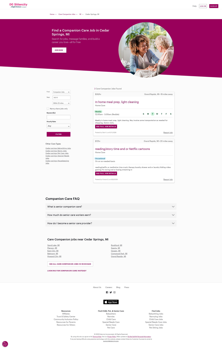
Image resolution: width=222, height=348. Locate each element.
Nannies (111, 316)
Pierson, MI (52, 248)
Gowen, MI (115, 251)
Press (126, 287)
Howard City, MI (54, 256)
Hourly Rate (51, 121)
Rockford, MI (116, 245)
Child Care (111, 319)
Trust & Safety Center (66, 316)
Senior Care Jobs (156, 325)
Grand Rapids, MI (118, 256)
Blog (118, 287)
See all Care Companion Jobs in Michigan (70, 264)
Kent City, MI (52, 251)
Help (195, 6)
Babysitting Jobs (156, 314)
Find (48, 91)
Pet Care (111, 327)
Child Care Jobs (156, 319)
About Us (97, 287)
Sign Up (213, 6)
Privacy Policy (111, 336)
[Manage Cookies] (5, 344)
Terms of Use (97, 336)
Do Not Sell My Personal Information (139, 336)
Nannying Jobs (156, 316)
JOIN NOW (59, 50)
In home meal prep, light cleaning (117, 102)
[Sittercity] (18, 5)
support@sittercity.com (111, 341)
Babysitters (111, 314)
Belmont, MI (52, 253)
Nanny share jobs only (59, 109)
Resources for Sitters (66, 325)
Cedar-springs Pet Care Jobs (57, 153)
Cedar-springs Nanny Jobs (56, 151)
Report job (168, 132)
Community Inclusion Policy (66, 319)
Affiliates (66, 314)
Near (48, 97)
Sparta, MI (115, 248)
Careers (108, 287)
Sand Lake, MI (53, 245)
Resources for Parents (66, 322)
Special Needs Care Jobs (156, 322)
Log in (203, 6)
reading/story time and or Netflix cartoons (122, 148)
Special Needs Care (110, 322)
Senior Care (111, 325)
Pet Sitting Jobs (156, 327)
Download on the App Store (111, 302)
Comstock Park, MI (119, 253)
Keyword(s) (51, 113)
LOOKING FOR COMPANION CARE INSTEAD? (66, 271)
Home (52, 14)
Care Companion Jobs (67, 14)
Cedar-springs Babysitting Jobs (58, 148)
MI (80, 14)
